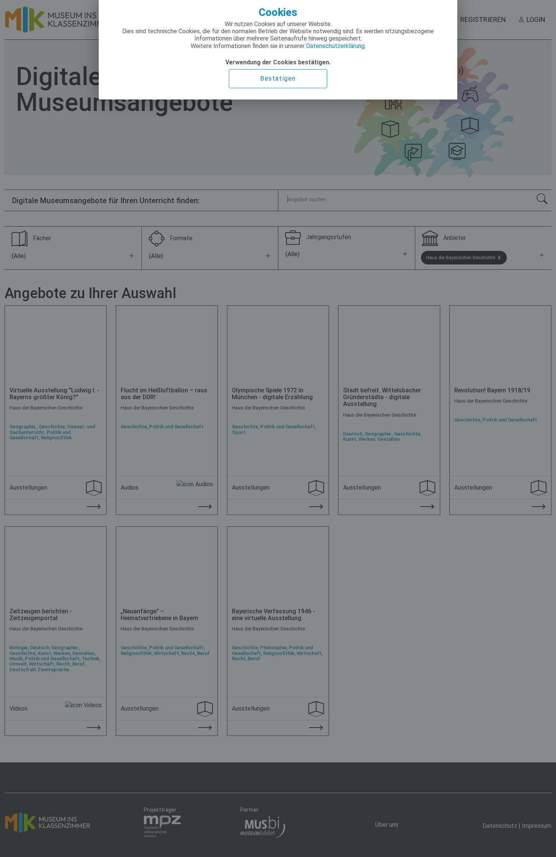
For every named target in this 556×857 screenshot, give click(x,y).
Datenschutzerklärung (335, 46)
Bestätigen (278, 78)
